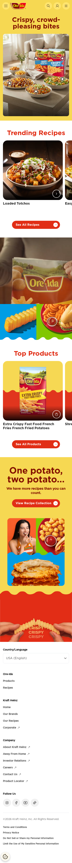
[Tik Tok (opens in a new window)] (35, 803)
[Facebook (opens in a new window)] (16, 803)
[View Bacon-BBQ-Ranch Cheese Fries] (9, 83)
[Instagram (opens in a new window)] (7, 803)
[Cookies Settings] (5, 856)
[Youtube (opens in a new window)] (25, 803)
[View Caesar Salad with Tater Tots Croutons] (62, 79)
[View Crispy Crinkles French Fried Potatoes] (62, 58)
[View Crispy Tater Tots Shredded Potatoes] (36, 58)
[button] (6, 6)
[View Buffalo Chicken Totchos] (36, 91)
